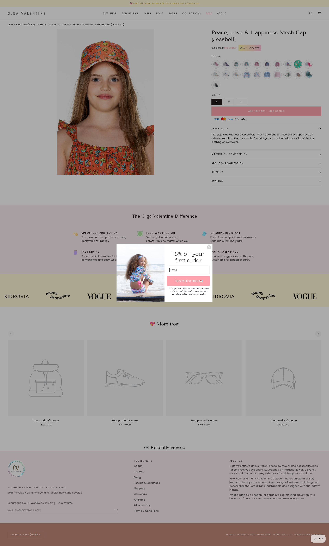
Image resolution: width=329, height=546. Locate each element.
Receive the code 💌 (189, 280)
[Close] (209, 247)
